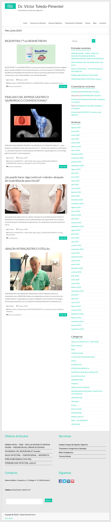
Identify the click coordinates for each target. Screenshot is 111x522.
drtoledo (11, 80)
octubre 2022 (76, 222)
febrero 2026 (76, 146)
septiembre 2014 (77, 329)
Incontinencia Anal (50, 309)
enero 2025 (75, 196)
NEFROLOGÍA (76, 397)
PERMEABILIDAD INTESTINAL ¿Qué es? (86, 79)
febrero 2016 (76, 318)
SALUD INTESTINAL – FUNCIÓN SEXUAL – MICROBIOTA (27, 455)
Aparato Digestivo (55, 23)
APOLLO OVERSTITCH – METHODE (85, 342)
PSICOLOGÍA (41, 163)
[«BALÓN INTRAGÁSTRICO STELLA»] (36, 253)
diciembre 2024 (77, 200)
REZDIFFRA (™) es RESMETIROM (26, 41)
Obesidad (54, 83)
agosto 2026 (76, 127)
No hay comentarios (15, 86)
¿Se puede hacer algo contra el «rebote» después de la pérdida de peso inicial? (34, 178)
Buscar (48, 500)
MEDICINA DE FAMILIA (80, 387)
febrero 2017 (76, 306)
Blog (94, 23)
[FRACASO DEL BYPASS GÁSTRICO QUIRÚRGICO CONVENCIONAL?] (36, 105)
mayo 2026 (75, 135)
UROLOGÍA (75, 424)
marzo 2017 (75, 302)
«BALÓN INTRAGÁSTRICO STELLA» (27, 248)
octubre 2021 (76, 245)
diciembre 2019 (77, 257)
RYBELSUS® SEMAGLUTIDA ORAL (84, 75)
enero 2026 (75, 150)
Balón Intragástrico (66, 452)
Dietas (14, 83)
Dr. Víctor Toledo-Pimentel (40, 6)
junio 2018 (75, 279)
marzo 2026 (75, 143)
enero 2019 (75, 264)
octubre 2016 (76, 310)
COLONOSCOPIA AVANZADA (83, 357)
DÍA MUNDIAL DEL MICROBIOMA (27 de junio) (22, 451)
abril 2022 (75, 241)
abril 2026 (75, 139)
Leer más (63, 86)
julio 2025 (75, 173)
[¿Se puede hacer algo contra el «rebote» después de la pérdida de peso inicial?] (36, 185)
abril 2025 (75, 184)
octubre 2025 (76, 162)
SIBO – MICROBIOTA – (80, 420)
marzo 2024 (75, 211)
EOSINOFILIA (76, 364)
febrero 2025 (76, 192)
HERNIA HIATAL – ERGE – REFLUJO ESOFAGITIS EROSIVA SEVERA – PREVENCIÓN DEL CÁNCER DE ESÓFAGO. (87, 56)
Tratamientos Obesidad (73, 23)
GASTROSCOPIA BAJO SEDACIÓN (84, 372)
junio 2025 (75, 177)
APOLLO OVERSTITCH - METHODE (20, 161)
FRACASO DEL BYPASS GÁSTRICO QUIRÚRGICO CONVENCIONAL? (27, 98)
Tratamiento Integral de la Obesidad (72, 449)
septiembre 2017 (77, 291)
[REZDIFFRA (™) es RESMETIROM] (36, 46)
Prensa (87, 23)
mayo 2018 (75, 283)
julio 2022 (75, 234)
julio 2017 (75, 295)
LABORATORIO (38, 83)
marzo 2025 (75, 188)
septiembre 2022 (77, 226)
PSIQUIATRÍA (76, 413)
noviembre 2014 (77, 321)
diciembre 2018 (77, 268)
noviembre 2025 (77, 158)
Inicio (25, 23)
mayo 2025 (75, 181)
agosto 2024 (76, 207)
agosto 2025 (76, 169)
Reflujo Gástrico (77, 417)
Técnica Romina (65, 456)
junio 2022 (75, 238)
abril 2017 (75, 299)
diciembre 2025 (77, 154)
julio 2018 (75, 276)
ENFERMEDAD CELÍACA (89, 92)
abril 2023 (75, 219)
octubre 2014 (76, 325)
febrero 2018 (76, 287)
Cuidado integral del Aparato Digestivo (73, 445)
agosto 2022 (76, 230)
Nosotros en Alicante (38, 23)
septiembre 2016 (77, 314)
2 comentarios (13, 238)
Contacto (102, 23)
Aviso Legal (8, 518)
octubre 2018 (76, 272)
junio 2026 (75, 131)
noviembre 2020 (77, 249)
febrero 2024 (76, 215)
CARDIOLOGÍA (77, 353)
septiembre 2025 (77, 165)
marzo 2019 (75, 260)
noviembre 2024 (77, 203)
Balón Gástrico (13, 309)
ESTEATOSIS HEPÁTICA (25, 83)
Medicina (47, 83)
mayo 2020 (75, 253)
